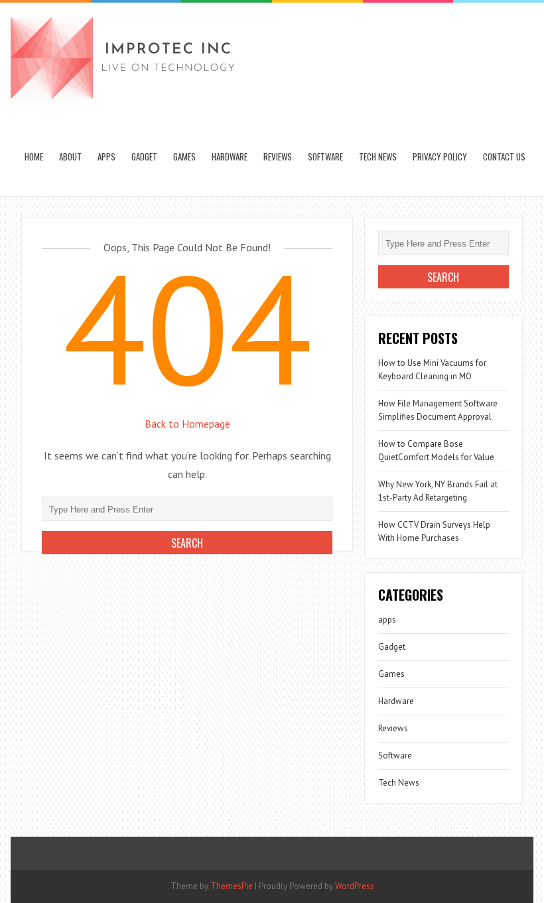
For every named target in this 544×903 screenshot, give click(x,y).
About (70, 156)
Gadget (144, 156)
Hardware (229, 156)
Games (184, 156)
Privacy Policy (440, 156)
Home (34, 156)
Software (325, 156)
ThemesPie (231, 886)
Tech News (378, 156)
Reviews (277, 156)
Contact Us (504, 156)
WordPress (354, 886)
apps (106, 156)
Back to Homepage (187, 423)
